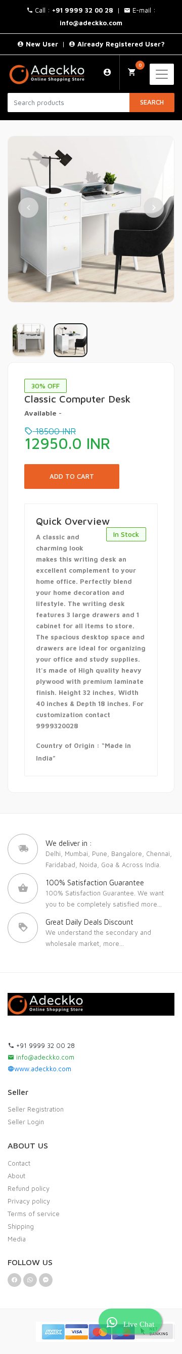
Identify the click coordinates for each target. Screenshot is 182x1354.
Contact (19, 1163)
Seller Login (26, 1122)
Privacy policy (29, 1201)
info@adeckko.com (44, 1057)
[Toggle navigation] (162, 74)
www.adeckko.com (42, 1069)
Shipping (21, 1226)
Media (17, 1239)
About (16, 1176)
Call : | (78, 10)
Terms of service (34, 1214)
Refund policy (29, 1188)
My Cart (140, 65)
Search (152, 102)
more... (151, 904)
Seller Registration (36, 1109)
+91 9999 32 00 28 (44, 1045)
